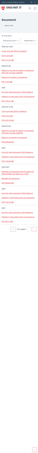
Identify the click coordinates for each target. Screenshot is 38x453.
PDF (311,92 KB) (8, 60)
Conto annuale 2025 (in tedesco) (14, 51)
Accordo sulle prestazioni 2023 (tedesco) (17, 212)
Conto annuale (7, 55)
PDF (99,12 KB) (7, 221)
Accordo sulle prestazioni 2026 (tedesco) (17, 92)
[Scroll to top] (34, 449)
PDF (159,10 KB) (8, 202)
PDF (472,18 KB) (8, 120)
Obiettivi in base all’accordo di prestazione (18, 96)
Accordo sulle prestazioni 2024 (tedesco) (17, 193)
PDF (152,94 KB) (8, 161)
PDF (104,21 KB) (8, 101)
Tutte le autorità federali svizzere (13, 2)
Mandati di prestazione (11, 178)
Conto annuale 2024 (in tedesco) (14, 111)
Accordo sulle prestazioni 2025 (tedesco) (17, 152)
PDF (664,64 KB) (8, 183)
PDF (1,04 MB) (7, 82)
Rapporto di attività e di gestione (14, 77)
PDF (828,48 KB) (8, 142)
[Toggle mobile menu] (35, 8)
